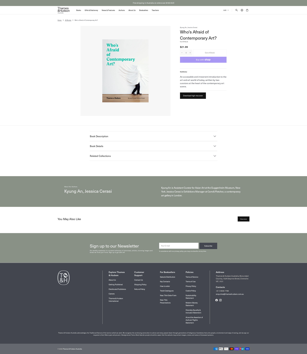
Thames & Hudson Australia (72, 349)
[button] (236, 10)
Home (60, 20)
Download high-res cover (193, 95)
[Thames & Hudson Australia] (64, 10)
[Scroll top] (304, 351)
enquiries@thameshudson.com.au (230, 294)
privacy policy (178, 251)
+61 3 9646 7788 (222, 290)
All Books (68, 20)
